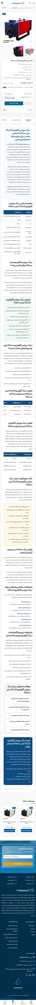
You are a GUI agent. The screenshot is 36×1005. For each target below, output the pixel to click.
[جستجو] (30, 3)
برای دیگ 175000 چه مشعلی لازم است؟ (19, 730)
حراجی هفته (32, 925)
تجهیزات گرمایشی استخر (24, 608)
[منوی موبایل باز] (34, 3)
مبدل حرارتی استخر (25, 602)
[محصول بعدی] (2, 8)
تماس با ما (32, 932)
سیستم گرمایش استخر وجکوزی (25, 8)
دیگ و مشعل (14, 8)
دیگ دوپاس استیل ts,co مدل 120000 (26, 822)
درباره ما (32, 929)
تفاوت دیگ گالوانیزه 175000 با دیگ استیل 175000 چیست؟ (19, 708)
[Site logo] (18, 3)
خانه (34, 8)
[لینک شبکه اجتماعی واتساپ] (6, 110)
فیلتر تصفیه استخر (25, 619)
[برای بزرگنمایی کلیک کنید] (31, 42)
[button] (26, 830)
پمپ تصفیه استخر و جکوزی (23, 614)
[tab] (29, 120)
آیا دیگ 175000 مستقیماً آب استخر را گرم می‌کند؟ (19, 723)
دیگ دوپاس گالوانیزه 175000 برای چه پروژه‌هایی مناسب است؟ (20, 700)
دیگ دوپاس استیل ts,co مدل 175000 (9, 822)
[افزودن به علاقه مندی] (22, 808)
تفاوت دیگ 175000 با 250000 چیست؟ (20, 716)
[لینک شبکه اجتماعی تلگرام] (4, 110)
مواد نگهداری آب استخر (24, 625)
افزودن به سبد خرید (13, 103)
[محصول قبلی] (6, 8)
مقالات (33, 935)
